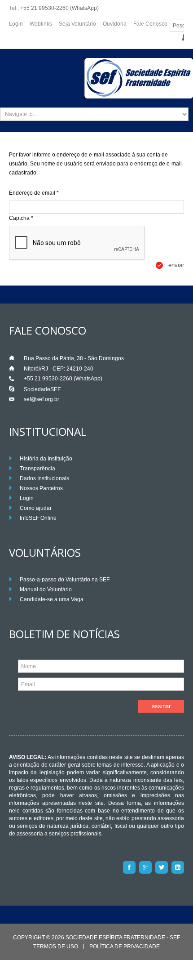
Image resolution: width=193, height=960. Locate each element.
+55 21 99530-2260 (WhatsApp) (59, 8)
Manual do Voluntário (46, 589)
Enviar (176, 265)
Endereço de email (34, 193)
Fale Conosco (150, 24)
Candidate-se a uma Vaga (51, 599)
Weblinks (41, 24)
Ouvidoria (115, 24)
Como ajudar (36, 508)
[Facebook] (129, 867)
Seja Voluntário (77, 24)
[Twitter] (161, 867)
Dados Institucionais (44, 478)
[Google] (145, 867)
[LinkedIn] (177, 867)
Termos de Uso (55, 946)
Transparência (37, 468)
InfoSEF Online (38, 518)
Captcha (21, 218)
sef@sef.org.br (41, 399)
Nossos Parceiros (41, 488)
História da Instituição (46, 458)
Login (16, 24)
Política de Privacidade (124, 946)
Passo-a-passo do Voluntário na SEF (65, 579)
